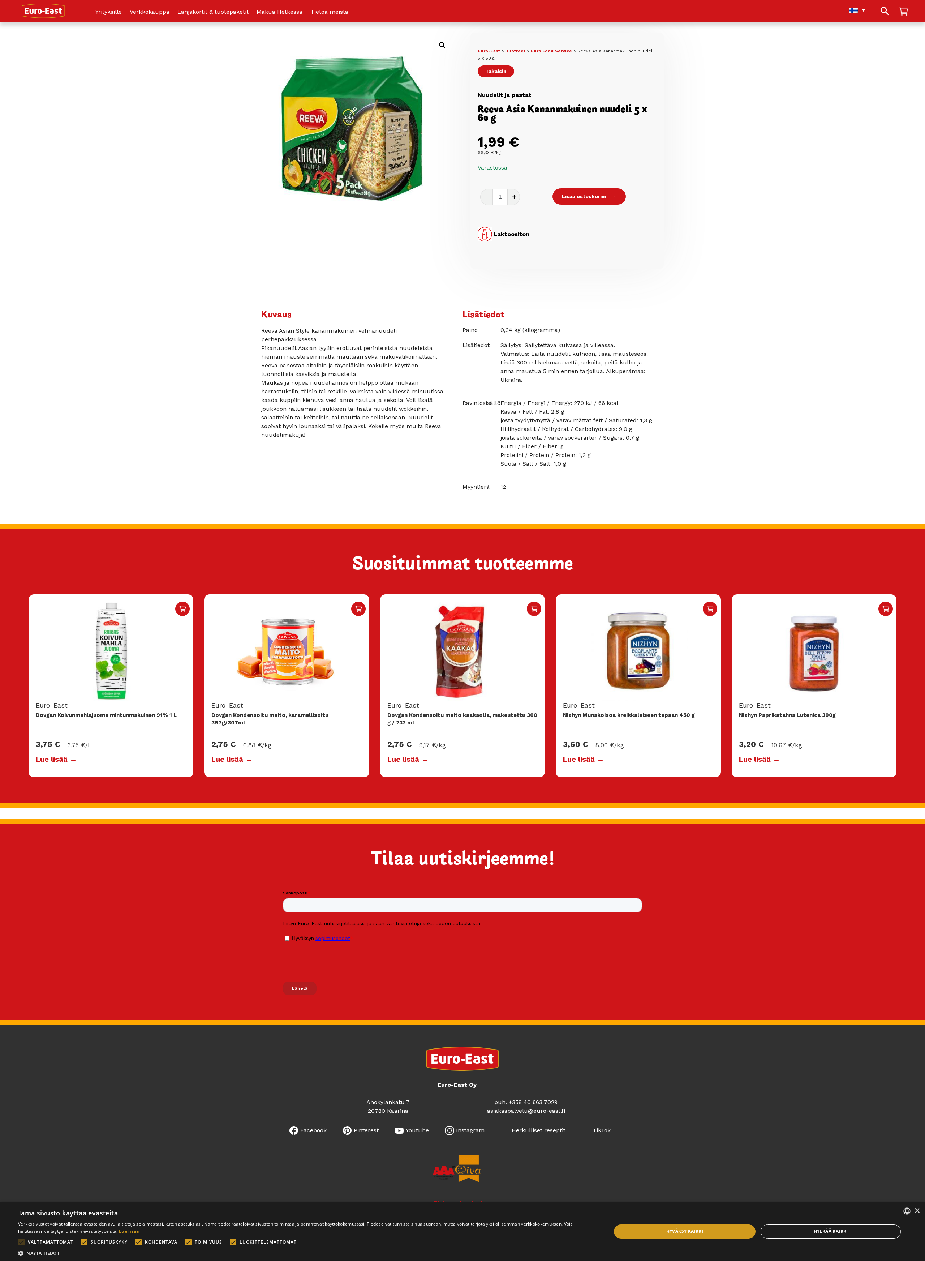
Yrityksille (108, 12)
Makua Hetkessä (279, 12)
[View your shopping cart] (903, 12)
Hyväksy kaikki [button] (685, 1231)
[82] (358, 609)
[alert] (462, 1231)
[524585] (885, 609)
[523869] (534, 609)
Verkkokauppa (149, 12)
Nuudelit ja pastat (505, 94)
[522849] (182, 609)
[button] (442, 45)
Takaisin (496, 71)
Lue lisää (129, 1231)
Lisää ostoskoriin (584, 196)
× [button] (917, 1211)
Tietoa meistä (329, 12)
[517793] (710, 609)
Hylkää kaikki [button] (831, 1231)
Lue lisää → (56, 759)
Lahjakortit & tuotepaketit (213, 12)
